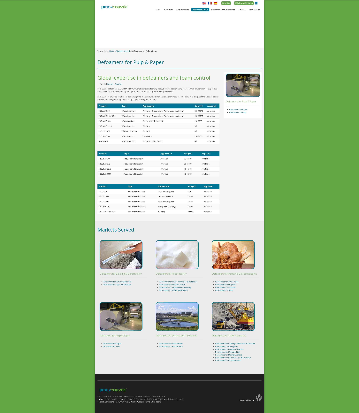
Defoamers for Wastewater (171, 343)
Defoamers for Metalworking (227, 352)
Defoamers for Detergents (226, 346)
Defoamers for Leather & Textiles (229, 349)
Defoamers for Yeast (224, 290)
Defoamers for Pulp (237, 112)
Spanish (118, 84)
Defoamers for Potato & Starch (172, 284)
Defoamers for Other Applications (173, 290)
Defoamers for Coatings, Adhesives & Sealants (235, 343)
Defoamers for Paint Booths (171, 346)
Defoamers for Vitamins (225, 287)
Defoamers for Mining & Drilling (228, 355)
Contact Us (226, 3)
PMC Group (254, 10)
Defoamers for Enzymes (225, 284)
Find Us (242, 10)
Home (157, 10)
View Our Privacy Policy (125, 402)
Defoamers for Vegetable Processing (175, 287)
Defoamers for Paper (238, 109)
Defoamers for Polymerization (228, 360)
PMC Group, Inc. (160, 399)
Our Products (182, 10)
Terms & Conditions (105, 402)
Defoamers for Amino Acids (227, 281)
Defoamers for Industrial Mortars (117, 281)
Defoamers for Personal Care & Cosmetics (233, 357)
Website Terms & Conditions (149, 402)
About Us (167, 10)
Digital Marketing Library (244, 3)
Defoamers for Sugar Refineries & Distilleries (178, 281)
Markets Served (199, 9)
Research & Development (223, 10)
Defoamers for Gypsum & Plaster (117, 284)
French (110, 84)
